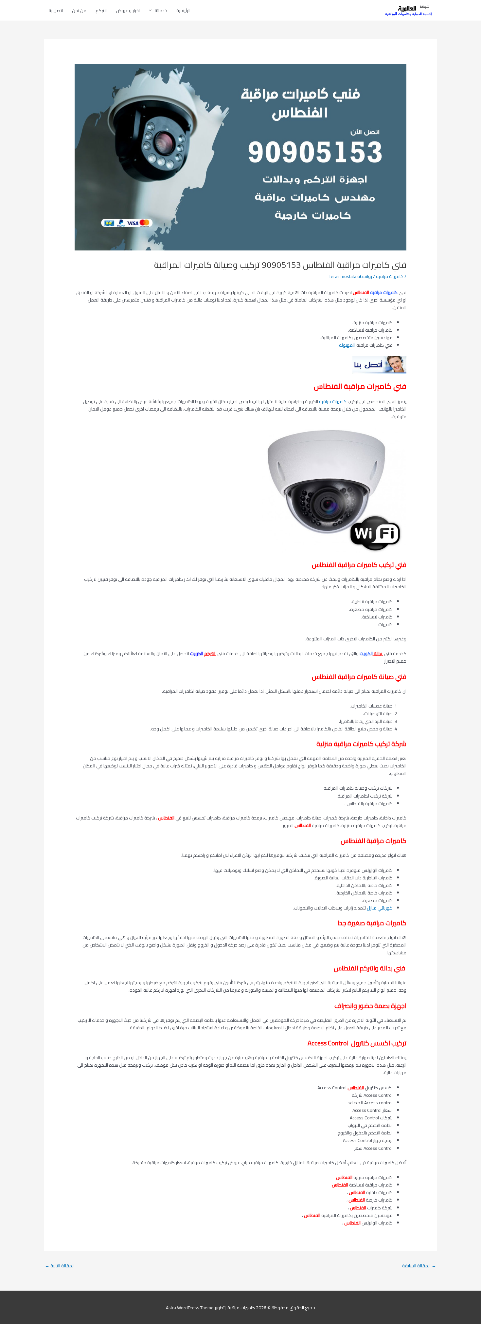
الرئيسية (183, 10)
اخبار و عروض (128, 10)
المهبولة (347, 345)
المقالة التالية (60, 1265)
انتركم (101, 10)
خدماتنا (161, 10)
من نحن (79, 10)
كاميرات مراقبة (389, 276)
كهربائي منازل (380, 908)
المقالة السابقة (419, 1265)
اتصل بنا (56, 10)
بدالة (378, 653)
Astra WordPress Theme (190, 1307)
